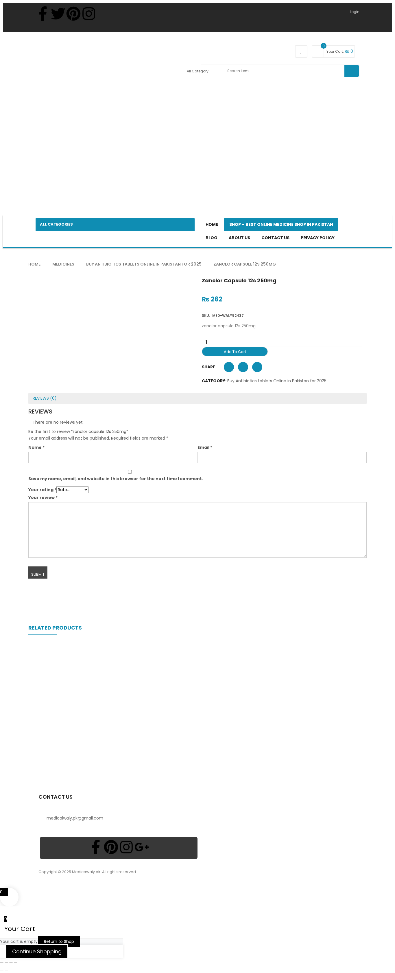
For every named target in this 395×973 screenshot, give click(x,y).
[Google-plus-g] (141, 847)
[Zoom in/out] (1, 962)
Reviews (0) (45, 398)
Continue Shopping (37, 951)
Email (205, 447)
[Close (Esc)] (15, 962)
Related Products (55, 627)
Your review (43, 497)
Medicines (63, 264)
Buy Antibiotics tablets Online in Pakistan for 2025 (144, 264)
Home (34, 264)
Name (36, 447)
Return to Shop (59, 941)
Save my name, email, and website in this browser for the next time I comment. (115, 479)
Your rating (42, 490)
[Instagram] (89, 13)
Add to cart (235, 351)
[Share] (11, 962)
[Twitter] (58, 13)
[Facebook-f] (43, 13)
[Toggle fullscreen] (6, 962)
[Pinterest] (73, 13)
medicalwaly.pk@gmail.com (75, 818)
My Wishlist (301, 51)
